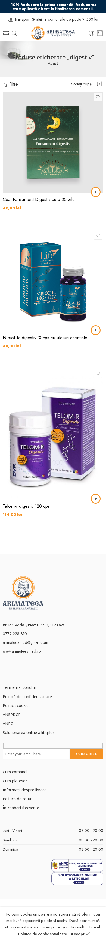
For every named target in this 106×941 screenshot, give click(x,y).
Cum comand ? (16, 771)
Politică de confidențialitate (27, 696)
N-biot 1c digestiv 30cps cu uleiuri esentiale (45, 337)
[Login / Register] (91, 33)
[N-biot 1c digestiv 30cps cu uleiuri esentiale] (53, 280)
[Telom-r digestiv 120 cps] (53, 433)
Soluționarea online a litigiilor (28, 732)
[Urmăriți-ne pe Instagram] (14, 670)
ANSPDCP (12, 714)
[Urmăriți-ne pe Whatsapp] (33, 670)
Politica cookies (16, 705)
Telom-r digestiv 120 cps (26, 506)
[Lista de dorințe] (98, 97)
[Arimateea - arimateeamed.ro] (53, 33)
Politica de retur (17, 798)
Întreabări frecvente (21, 807)
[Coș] (99, 33)
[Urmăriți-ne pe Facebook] (5, 670)
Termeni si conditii (19, 687)
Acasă (53, 63)
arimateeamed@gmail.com (25, 642)
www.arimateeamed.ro (22, 651)
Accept (78, 934)
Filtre (13, 84)
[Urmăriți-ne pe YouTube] (24, 670)
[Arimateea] (23, 593)
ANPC (8, 723)
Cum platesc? (15, 780)
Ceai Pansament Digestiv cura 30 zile (39, 199)
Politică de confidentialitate (42, 934)
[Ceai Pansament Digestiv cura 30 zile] (53, 142)
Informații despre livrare (24, 789)
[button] (96, 192)
